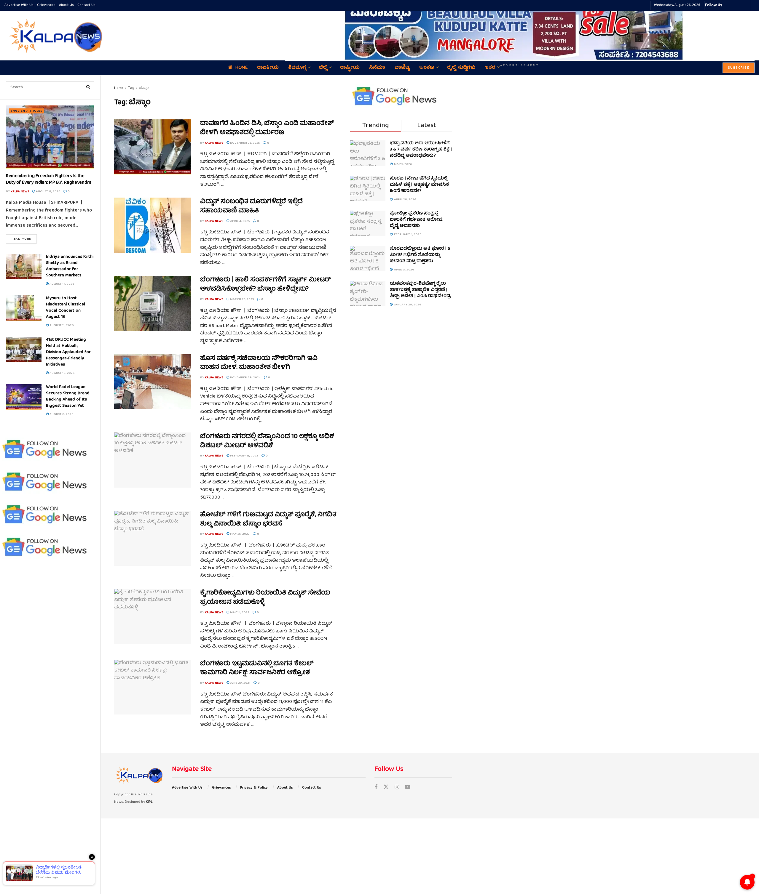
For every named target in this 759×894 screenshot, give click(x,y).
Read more (24, 239)
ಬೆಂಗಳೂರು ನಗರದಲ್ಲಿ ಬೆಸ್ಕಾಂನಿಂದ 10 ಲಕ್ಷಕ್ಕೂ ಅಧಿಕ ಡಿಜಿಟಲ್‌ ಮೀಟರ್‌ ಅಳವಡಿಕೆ (267, 441)
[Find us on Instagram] (397, 788)
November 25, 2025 (244, 143)
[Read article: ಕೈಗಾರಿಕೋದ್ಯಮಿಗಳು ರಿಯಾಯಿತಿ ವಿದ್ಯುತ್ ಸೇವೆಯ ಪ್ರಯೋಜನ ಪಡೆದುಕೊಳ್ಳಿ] (152, 616)
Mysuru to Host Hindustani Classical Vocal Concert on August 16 (65, 307)
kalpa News (20, 191)
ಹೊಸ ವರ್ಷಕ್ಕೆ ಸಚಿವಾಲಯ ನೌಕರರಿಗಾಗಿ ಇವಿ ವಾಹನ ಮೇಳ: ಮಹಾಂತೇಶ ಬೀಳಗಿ (258, 363)
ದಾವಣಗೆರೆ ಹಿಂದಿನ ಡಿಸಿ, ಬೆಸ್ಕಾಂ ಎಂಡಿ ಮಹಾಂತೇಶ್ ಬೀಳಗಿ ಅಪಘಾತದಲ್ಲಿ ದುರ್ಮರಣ (267, 128)
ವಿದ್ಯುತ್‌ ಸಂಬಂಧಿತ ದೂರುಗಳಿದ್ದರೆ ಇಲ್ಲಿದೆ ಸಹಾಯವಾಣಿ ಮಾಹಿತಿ (251, 206)
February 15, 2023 (243, 456)
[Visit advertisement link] (520, 31)
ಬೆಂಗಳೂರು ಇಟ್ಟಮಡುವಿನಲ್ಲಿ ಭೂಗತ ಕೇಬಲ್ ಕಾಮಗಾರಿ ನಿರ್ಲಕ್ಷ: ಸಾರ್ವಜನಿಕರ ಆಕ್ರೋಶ (256, 668)
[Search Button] (88, 87)
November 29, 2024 (245, 377)
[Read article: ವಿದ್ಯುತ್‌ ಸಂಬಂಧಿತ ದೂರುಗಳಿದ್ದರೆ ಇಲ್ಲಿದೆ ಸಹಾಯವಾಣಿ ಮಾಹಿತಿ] (152, 225)
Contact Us (86, 5)
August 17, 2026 (47, 191)
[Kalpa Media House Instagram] (734, 5)
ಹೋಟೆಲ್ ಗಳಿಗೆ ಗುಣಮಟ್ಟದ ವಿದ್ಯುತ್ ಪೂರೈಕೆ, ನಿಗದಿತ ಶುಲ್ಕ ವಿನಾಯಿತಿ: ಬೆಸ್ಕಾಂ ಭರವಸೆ (268, 519)
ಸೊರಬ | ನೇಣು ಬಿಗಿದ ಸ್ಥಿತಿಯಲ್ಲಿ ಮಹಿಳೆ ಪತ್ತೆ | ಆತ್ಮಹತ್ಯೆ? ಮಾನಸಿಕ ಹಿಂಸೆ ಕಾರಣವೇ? (419, 185)
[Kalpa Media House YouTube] (745, 5)
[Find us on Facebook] (375, 788)
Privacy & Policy (254, 787)
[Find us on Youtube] (407, 788)
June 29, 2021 (239, 683)
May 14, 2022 (239, 612)
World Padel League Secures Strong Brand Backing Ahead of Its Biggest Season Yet (68, 396)
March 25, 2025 (241, 299)
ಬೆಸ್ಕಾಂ (144, 88)
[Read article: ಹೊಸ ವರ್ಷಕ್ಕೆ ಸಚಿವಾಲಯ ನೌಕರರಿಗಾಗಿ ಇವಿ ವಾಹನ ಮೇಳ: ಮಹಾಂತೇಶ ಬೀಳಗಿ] (152, 381)
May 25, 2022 (239, 534)
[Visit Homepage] (54, 35)
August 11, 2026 (61, 325)
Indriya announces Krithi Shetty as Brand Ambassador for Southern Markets (69, 266)
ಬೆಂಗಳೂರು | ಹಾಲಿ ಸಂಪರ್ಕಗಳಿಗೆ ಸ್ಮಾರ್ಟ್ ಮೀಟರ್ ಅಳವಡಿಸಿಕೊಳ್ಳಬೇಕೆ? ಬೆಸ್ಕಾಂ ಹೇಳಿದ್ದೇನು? (265, 284)
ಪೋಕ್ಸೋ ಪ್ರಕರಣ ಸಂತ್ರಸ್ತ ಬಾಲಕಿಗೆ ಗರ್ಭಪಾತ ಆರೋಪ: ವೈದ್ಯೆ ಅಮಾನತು (416, 220)
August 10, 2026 (61, 373)
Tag (131, 88)
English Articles (26, 110)
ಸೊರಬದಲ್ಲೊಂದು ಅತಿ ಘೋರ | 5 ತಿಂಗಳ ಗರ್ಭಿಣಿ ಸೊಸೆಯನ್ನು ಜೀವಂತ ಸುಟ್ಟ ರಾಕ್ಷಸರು (420, 255)
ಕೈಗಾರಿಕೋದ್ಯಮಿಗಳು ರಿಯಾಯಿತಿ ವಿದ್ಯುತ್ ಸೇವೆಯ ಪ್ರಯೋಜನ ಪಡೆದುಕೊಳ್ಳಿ (265, 597)
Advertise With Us (19, 5)
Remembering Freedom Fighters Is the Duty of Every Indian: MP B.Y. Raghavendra (49, 179)
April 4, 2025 (239, 221)
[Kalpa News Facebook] (727, 5)
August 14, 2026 (61, 284)
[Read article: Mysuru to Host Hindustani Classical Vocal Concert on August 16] (24, 308)
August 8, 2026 (61, 414)
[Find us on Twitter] (386, 788)
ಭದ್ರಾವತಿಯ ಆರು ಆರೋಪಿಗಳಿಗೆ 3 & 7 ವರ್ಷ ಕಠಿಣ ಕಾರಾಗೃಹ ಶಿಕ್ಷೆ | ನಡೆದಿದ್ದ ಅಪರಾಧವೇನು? (421, 150)
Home (118, 88)
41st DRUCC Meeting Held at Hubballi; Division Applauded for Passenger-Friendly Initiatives (68, 352)
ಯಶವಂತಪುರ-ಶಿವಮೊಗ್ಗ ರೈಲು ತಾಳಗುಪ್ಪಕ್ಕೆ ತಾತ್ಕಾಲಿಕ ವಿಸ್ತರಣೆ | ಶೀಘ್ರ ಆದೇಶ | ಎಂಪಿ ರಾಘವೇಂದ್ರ (420, 290)
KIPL (149, 802)
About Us (66, 5)
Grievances (46, 5)
